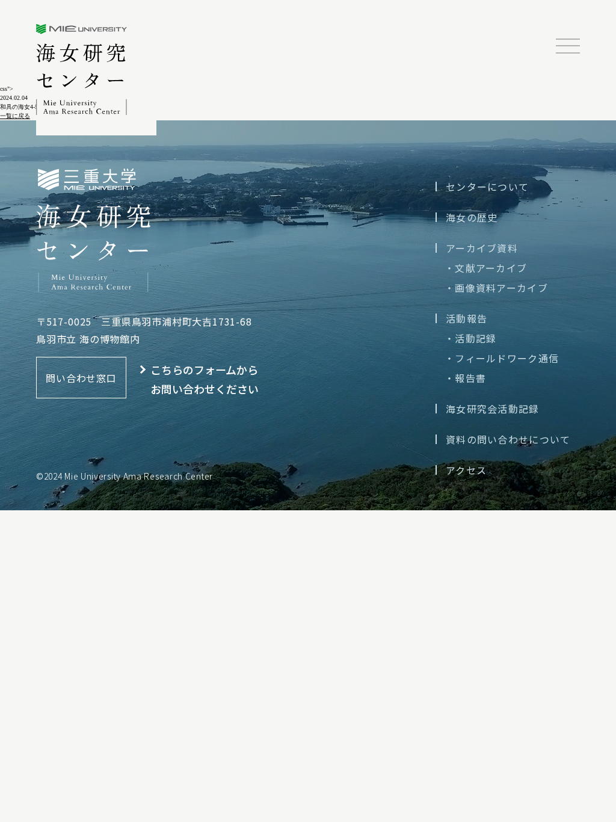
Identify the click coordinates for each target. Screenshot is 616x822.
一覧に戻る (15, 116)
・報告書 (465, 378)
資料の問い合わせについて (508, 439)
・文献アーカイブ (486, 268)
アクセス (466, 470)
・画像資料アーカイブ (496, 287)
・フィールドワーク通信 (502, 358)
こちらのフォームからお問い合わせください (204, 379)
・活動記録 (470, 338)
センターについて (487, 186)
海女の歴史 (471, 217)
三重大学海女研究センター (82, 69)
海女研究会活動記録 (493, 408)
